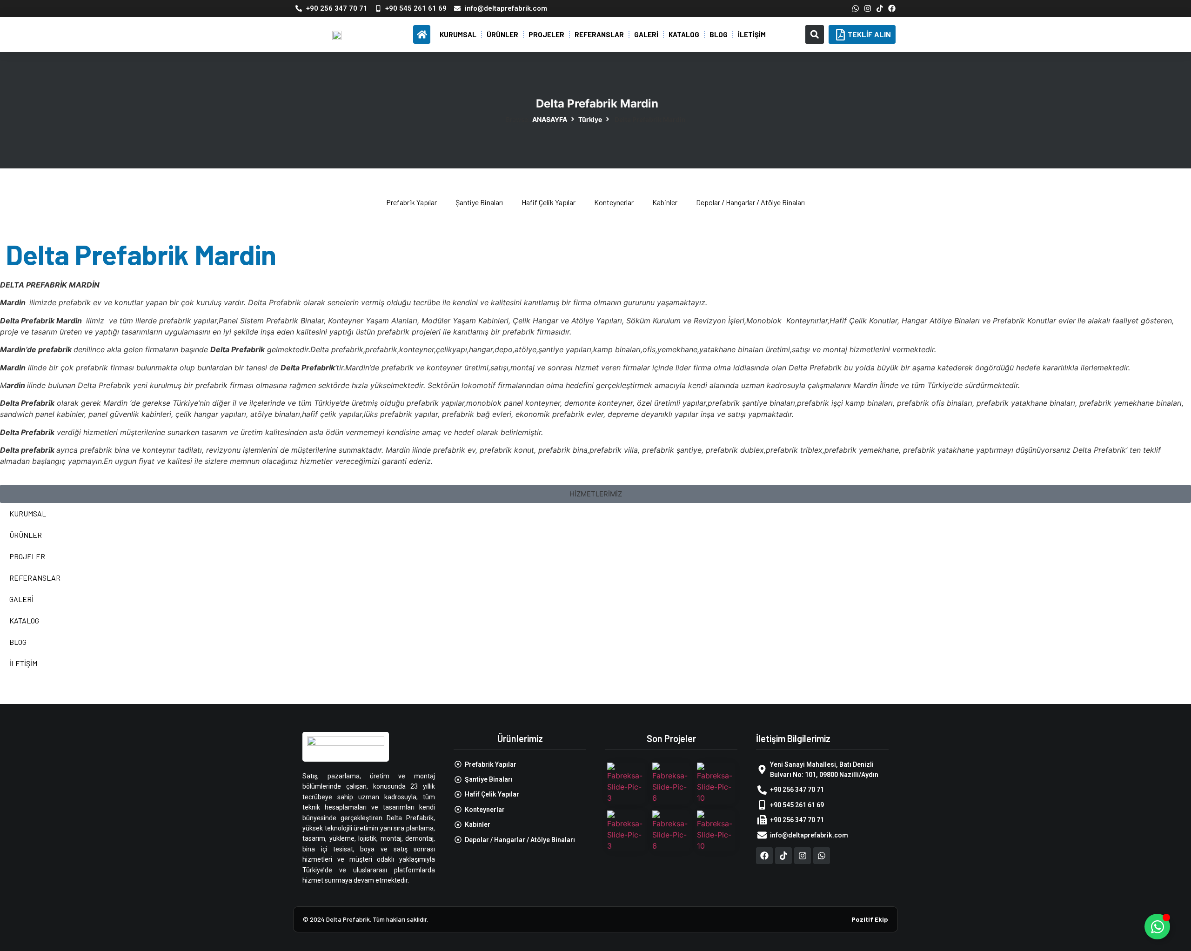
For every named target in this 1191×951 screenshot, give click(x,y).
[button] (814, 34)
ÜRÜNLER (502, 34)
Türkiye (590, 119)
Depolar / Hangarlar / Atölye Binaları (750, 202)
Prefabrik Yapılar (411, 202)
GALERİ (646, 34)
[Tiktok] (879, 8)
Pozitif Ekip (869, 919)
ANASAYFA (549, 119)
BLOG (718, 34)
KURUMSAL (458, 34)
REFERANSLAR (599, 34)
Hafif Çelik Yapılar (548, 202)
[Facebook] (892, 8)
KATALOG (684, 34)
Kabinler (664, 202)
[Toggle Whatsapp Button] (1157, 926)
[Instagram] (867, 8)
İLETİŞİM (752, 34)
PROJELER (546, 34)
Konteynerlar (614, 202)
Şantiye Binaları (479, 202)
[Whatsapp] (855, 8)
